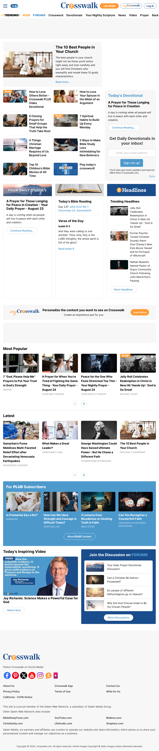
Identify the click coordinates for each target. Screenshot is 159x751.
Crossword (55, 15)
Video (133, 15)
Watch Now (14, 610)
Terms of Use (62, 691)
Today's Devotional (125, 95)
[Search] (14, 6)
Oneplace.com (114, 723)
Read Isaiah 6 (66, 248)
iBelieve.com (113, 717)
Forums (39, 15)
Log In (150, 5)
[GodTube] (56, 675)
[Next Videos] (84, 404)
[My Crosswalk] (131, 6)
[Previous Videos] (75, 404)
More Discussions (118, 617)
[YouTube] (31, 675)
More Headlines (123, 289)
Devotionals (74, 15)
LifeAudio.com (63, 723)
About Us (8, 685)
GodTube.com (63, 717)
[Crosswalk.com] (79, 5)
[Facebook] (7, 675)
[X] (23, 675)
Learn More (140, 312)
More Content (79, 536)
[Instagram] (40, 675)
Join (109, 5)
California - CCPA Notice (17, 697)
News (122, 15)
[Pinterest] (15, 675)
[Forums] (48, 675)
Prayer (144, 15)
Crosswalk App (64, 685)
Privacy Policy (11, 691)
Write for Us (113, 691)
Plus (26, 15)
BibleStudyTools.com (15, 717)
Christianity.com (13, 723)
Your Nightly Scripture (100, 15)
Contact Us (113, 685)
